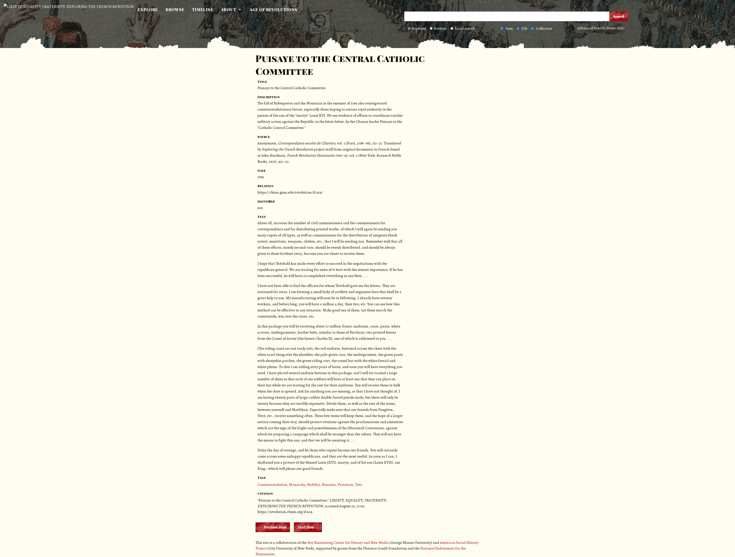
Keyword (419, 28)
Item (509, 28)
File (524, 28)
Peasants (329, 484)
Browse (175, 9)
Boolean (440, 28)
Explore (148, 9)
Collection (544, 28)
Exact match (465, 28)
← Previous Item (272, 527)
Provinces (345, 484)
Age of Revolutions (273, 9)
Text (358, 484)
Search (618, 16)
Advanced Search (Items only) (600, 28)
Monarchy (297, 484)
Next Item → (307, 527)
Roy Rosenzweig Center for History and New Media (348, 542)
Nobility (313, 484)
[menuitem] (148, 9)
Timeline (202, 9)
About (228, 9)
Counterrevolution (272, 484)
